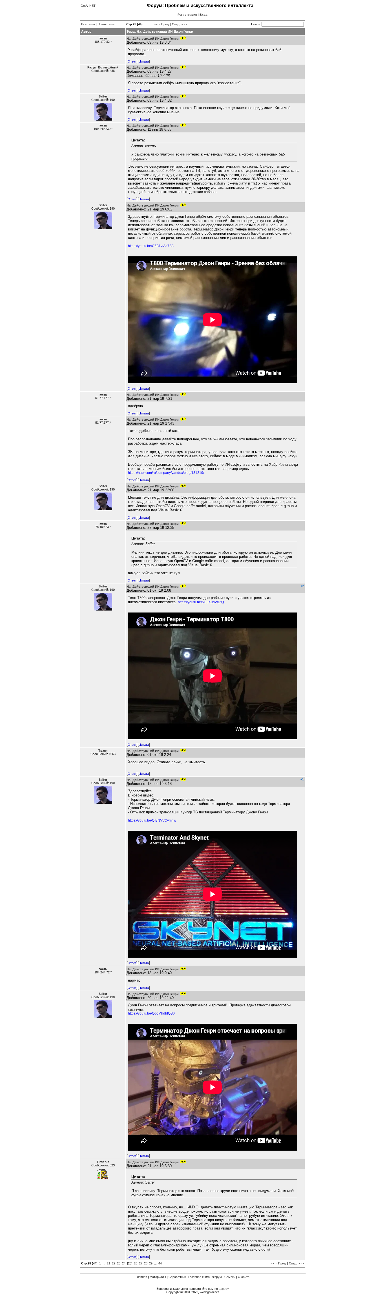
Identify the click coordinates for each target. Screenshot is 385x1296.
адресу (224, 1288)
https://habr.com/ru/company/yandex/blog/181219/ (166, 473)
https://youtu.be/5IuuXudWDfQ (201, 602)
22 (113, 1263)
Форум (217, 1277)
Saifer (103, 96)
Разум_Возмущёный (102, 67)
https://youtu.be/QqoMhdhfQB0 (151, 1013)
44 (160, 1263)
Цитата (144, 61)
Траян (103, 750)
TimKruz (103, 1162)
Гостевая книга (199, 1277)
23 (118, 1263)
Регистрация (187, 14)
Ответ (132, 61)
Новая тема (106, 24)
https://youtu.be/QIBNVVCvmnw (152, 820)
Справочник (177, 1277)
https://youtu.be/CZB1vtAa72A (151, 246)
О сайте (243, 1277)
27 (140, 1263)
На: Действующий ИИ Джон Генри (153, 38)
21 (108, 1263)
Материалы (158, 1277)
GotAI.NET (88, 5)
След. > (177, 24)
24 (123, 1263)
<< (156, 24)
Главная (141, 1277)
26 (135, 1263)
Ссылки (229, 1277)
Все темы (88, 24)
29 (150, 1263)
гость (103, 38)
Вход (203, 14)
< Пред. (164, 24)
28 (145, 1263)
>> (185, 24)
